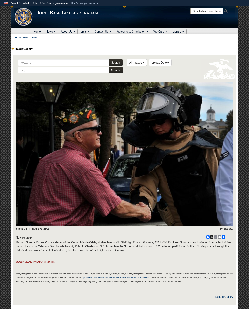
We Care (158, 31)
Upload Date (159, 62)
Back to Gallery (224, 297)
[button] (85, 3)
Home (37, 31)
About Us (66, 31)
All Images (136, 62)
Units (83, 31)
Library (177, 31)
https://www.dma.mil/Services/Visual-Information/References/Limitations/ (115, 277)
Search (115, 62)
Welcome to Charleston (131, 31)
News (49, 31)
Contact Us (101, 31)
